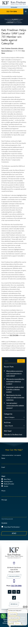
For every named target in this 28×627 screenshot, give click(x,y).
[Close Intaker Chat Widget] (26, 607)
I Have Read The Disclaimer (12, 527)
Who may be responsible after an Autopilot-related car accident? (15, 381)
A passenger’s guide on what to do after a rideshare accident (15, 389)
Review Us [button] (14, 604)
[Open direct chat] (24, 607)
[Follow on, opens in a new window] (14, 592)
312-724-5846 (11, 11)
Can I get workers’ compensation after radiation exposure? (15, 405)
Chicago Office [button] (14, 576)
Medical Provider (9, 484)
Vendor (6, 486)
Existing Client (8, 481)
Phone (3, 491)
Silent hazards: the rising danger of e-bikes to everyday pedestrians (15, 397)
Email (3, 467)
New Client (7, 479)
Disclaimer (4, 523)
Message (4, 500)
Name (3, 458)
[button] (25, 11)
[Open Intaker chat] (10, 626)
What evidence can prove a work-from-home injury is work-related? (14, 373)
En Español (14, 7)
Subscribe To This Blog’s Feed (13, 434)
